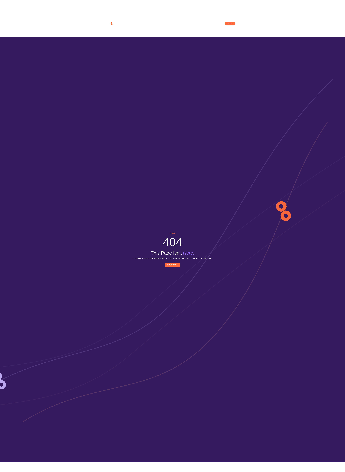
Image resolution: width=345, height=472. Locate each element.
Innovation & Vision (174, 23)
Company (145, 23)
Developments (157, 23)
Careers (196, 23)
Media (187, 23)
